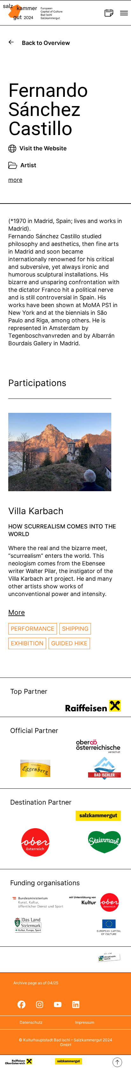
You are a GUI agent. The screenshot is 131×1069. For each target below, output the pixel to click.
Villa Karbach (36, 511)
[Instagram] (39, 1004)
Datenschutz (31, 1022)
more (15, 179)
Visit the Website (43, 148)
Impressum (84, 1022)
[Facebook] (21, 1004)
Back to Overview (46, 42)
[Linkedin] (76, 1004)
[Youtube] (58, 1004)
